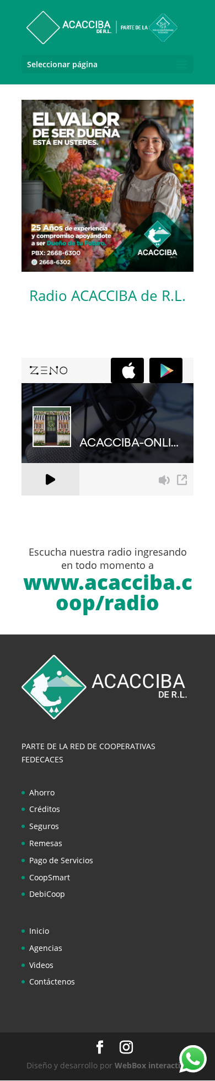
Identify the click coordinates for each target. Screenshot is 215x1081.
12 (128, 257)
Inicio (39, 931)
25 (117, 270)
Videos (41, 965)
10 (109, 257)
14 (147, 257)
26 (126, 270)
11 (119, 257)
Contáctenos (52, 981)
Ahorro (42, 792)
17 (175, 257)
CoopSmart (49, 877)
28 (145, 270)
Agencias (45, 948)
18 (184, 257)
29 (155, 270)
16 (166, 257)
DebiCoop (47, 894)
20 (70, 270)
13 (137, 257)
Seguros (44, 826)
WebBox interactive (152, 1065)
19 (61, 270)
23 (98, 270)
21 (80, 270)
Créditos (44, 809)
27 (136, 270)
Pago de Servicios (61, 860)
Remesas (45, 843)
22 (89, 270)
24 (108, 270)
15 (156, 257)
